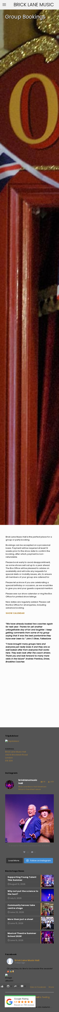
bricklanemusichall (29, 797)
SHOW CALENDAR (15, 613)
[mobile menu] (4, 4)
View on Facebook (38, 987)
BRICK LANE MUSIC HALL (34, 5)
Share (51, 987)
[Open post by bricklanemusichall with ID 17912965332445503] (29, 818)
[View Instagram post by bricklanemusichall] (50, 839)
